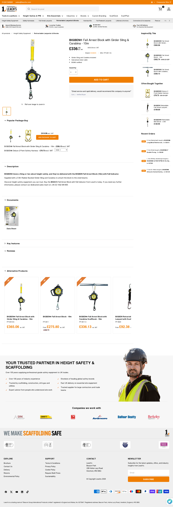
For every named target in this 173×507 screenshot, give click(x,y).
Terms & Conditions (52, 463)
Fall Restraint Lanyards (103, 21)
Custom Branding (99, 16)
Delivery (7, 469)
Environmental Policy (11, 476)
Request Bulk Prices (52, 473)
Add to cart (101, 79)
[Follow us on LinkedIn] (22, 492)
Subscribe (148, 479)
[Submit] (28, 9)
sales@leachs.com (23, 2)
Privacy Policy (50, 466)
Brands (83, 16)
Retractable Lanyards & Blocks (67, 20)
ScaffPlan (125, 16)
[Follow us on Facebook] (6, 492)
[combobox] (62, 9)
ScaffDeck (114, 16)
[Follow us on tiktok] (27, 492)
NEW (143, 141)
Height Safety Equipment (10, 21)
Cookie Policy (50, 469)
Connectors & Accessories (141, 21)
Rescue (157, 21)
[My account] (168, 9)
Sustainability (50, 476)
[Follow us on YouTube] (16, 492)
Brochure (7, 463)
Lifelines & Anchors (122, 21)
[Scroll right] (169, 20)
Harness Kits (87, 21)
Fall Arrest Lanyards (45, 21)
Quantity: (72, 68)
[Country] (153, 2)
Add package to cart (47, 137)
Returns (7, 473)
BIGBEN (93, 53)
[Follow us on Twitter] (11, 492)
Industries (70, 16)
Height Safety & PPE (32, 16)
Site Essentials (54, 16)
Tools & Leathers (9, 16)
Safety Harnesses (28, 21)
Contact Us (8, 466)
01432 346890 (7, 2)
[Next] (126, 305)
